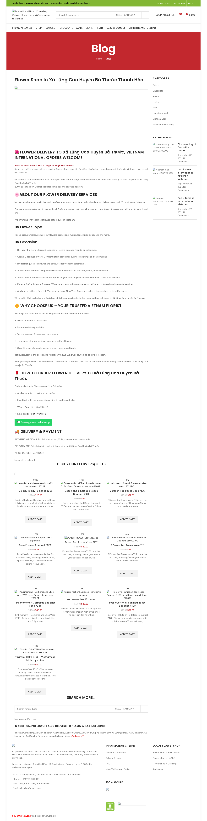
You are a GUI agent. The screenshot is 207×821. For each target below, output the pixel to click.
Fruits (156, 101)
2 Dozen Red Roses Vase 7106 (127, 491)
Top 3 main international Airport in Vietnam (185, 174)
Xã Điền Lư (31, 735)
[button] (35, 519)
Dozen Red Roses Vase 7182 (81, 542)
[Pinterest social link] (143, 3)
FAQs (109, 763)
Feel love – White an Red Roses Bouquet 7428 (127, 604)
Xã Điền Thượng (43, 732)
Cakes (156, 85)
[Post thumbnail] (164, 153)
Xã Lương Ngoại (120, 732)
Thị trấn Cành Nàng (24, 732)
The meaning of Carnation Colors (187, 147)
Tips (155, 107)
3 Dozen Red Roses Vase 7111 (127, 545)
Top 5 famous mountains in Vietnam (186, 201)
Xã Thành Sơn (104, 732)
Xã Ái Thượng (136, 732)
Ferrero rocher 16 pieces (81, 599)
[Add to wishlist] (35, 512)
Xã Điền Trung (88, 732)
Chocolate (158, 90)
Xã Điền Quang (72, 732)
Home (99, 58)
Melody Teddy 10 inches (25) (35, 491)
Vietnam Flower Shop (163, 124)
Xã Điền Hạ (58, 732)
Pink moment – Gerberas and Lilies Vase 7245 (35, 604)
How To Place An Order (118, 769)
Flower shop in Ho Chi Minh (166, 752)
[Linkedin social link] (147, 3)
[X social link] (139, 3)
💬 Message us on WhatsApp (33, 422)
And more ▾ (77, 735)
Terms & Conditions (116, 752)
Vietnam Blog (159, 118)
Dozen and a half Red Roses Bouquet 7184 (81, 492)
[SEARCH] (145, 15)
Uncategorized (160, 113)
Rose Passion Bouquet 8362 (35, 545)
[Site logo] (32, 14)
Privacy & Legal (113, 758)
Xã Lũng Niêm (62, 735)
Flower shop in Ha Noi (163, 758)
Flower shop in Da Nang (164, 763)
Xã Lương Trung (46, 735)
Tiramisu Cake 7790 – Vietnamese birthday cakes (35, 658)
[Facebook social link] (134, 3)
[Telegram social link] (151, 3)
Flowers (157, 96)
